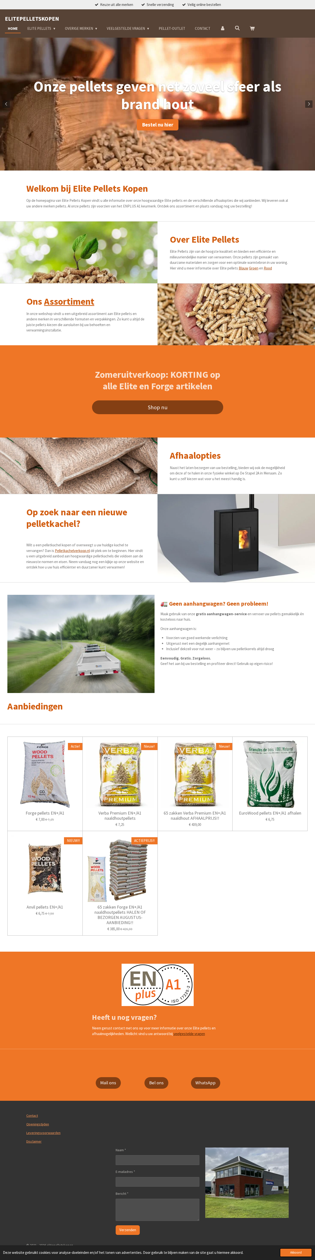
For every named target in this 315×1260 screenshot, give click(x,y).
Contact (32, 1115)
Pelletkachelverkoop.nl (72, 550)
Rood (268, 268)
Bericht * (122, 1193)
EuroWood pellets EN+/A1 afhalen (270, 813)
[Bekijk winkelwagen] (252, 29)
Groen (253, 268)
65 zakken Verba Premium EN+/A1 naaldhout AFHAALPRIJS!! (195, 815)
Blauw (243, 268)
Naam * (121, 1150)
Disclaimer (34, 1141)
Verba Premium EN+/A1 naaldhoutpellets (120, 815)
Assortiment (69, 301)
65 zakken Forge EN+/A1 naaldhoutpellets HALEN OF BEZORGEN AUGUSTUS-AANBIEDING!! (120, 914)
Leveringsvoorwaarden (43, 1133)
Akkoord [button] (296, 1252)
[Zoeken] (237, 28)
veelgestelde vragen (189, 1033)
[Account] (222, 29)
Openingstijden (37, 1124)
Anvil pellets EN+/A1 (45, 907)
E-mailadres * (125, 1171)
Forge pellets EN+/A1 (45, 813)
